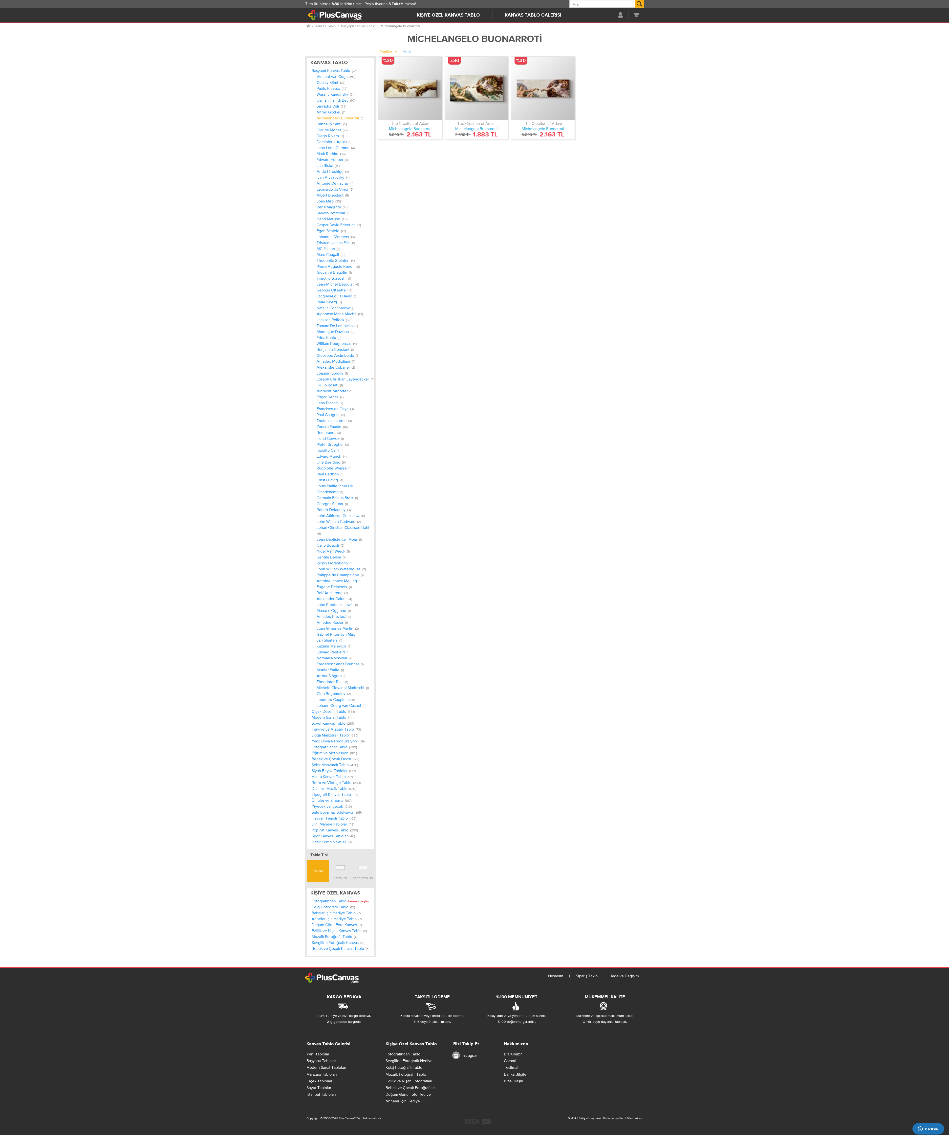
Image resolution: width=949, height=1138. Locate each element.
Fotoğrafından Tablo (340, 901)
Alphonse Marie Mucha (340, 314)
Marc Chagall (331, 254)
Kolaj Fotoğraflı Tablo (333, 907)
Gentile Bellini (331, 557)
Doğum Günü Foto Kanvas (337, 924)
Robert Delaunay (334, 509)
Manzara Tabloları (321, 1074)
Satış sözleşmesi (590, 1118)
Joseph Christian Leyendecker (345, 379)
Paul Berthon (330, 474)
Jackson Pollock (333, 319)
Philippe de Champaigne (340, 575)
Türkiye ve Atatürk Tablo (336, 729)
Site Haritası (634, 1118)
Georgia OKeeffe (334, 290)
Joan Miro (329, 201)
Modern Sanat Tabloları (326, 1067)
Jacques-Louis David (337, 296)
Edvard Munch (331, 456)
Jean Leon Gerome (336, 147)
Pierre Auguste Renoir (338, 266)
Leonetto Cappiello (336, 699)
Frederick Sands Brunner (340, 664)
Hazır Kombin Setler (332, 842)
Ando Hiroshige (333, 171)
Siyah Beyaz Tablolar (334, 770)
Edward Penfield (333, 652)
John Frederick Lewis (337, 604)
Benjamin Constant (335, 349)
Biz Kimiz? (513, 1054)
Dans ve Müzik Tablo (334, 788)
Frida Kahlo (329, 337)
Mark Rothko (331, 153)
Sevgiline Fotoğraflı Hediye (409, 1060)
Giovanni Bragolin (334, 272)
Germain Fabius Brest (337, 497)
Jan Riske (328, 165)
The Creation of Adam (410, 123)
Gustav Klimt (331, 82)
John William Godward (339, 521)
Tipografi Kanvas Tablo (335, 794)
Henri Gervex (330, 438)
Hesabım (555, 976)
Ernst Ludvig (330, 480)
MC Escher (328, 248)
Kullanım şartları (613, 1118)
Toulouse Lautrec (334, 420)
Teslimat (511, 1067)
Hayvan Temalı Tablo (334, 818)
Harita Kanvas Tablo (332, 776)
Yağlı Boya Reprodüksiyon (338, 741)
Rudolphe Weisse (334, 468)
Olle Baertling (331, 462)
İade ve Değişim (625, 976)
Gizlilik (572, 1118)
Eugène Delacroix (334, 586)
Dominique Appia (334, 141)
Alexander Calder (334, 598)
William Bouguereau (337, 343)
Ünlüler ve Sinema (331, 800)
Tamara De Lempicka (337, 325)
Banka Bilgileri (516, 1074)
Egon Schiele (331, 230)
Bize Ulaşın (513, 1081)
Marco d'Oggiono (334, 610)
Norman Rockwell (334, 658)
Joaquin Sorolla (332, 373)
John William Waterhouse (341, 569)
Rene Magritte (332, 207)
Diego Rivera (330, 136)
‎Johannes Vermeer (336, 236)
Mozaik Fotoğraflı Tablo (335, 936)
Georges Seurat (332, 503)
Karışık (318, 870)
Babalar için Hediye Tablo (336, 913)
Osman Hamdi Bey (336, 100)
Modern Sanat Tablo (333, 717)
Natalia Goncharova (336, 308)
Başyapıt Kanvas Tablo (335, 70)
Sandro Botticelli (333, 213)
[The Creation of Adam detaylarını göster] (410, 88)
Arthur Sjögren (331, 675)
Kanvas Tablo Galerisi (533, 15)
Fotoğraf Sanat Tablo (334, 747)
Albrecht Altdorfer (334, 391)
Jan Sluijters (329, 640)
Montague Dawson (335, 331)
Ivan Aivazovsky (333, 177)
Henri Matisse (332, 219)
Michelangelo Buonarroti (340, 118)
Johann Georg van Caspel (341, 705)
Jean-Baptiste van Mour (339, 539)
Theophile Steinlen (336, 260)
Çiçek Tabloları (319, 1081)
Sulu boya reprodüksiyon (337, 812)
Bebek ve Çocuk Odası (335, 759)
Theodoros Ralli (332, 681)
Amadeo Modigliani (336, 361)
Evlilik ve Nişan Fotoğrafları (409, 1081)
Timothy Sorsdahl (334, 278)
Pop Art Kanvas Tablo (335, 830)
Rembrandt (329, 432)
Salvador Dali (331, 106)
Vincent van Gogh (336, 76)
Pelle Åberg (329, 302)
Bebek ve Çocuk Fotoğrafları (410, 1087)
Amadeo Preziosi (334, 616)
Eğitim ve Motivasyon (334, 753)
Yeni (407, 51)
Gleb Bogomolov (334, 693)
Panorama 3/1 (363, 878)
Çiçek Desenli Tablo (333, 711)
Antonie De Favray (335, 183)
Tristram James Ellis (336, 242)
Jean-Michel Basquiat (338, 284)
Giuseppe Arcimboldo (338, 355)
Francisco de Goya (335, 408)
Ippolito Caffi (330, 450)
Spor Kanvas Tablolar (333, 836)
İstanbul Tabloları (321, 1094)
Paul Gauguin (331, 414)
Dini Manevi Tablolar (333, 824)
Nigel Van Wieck (333, 551)
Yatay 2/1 (340, 878)
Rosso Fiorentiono (334, 563)
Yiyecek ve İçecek (332, 806)
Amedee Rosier (332, 622)
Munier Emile (330, 670)
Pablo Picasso (332, 88)
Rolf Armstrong (332, 592)
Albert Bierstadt (333, 195)
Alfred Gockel (331, 112)
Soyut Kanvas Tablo (333, 723)
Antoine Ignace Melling (339, 581)
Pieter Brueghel (333, 444)
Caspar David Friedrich (339, 225)
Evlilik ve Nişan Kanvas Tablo (339, 930)
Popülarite (388, 51)
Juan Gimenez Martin (338, 628)
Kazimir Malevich (334, 646)
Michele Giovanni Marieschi (343, 687)
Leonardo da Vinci (335, 189)
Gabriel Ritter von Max (338, 634)
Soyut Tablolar (318, 1087)
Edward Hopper (332, 159)
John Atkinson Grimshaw (341, 515)
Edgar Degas (330, 397)
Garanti (510, 1060)
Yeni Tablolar (317, 1054)
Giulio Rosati (330, 385)
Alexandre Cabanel (336, 367)
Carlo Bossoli (330, 545)
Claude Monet (332, 130)
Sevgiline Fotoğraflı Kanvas (338, 942)
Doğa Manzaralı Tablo (335, 735)
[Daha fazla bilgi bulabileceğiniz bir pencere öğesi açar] (928, 1129)
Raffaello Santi (332, 124)
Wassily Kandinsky (336, 94)
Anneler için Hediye (403, 1101)
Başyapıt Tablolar (321, 1060)
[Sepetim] (636, 15)
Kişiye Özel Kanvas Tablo (448, 15)
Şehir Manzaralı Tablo (335, 764)
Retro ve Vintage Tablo (336, 782)
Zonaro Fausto (332, 426)
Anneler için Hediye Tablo (337, 918)
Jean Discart (330, 403)
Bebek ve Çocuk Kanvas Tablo (340, 948)
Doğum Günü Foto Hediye (408, 1094)
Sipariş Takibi (587, 976)
